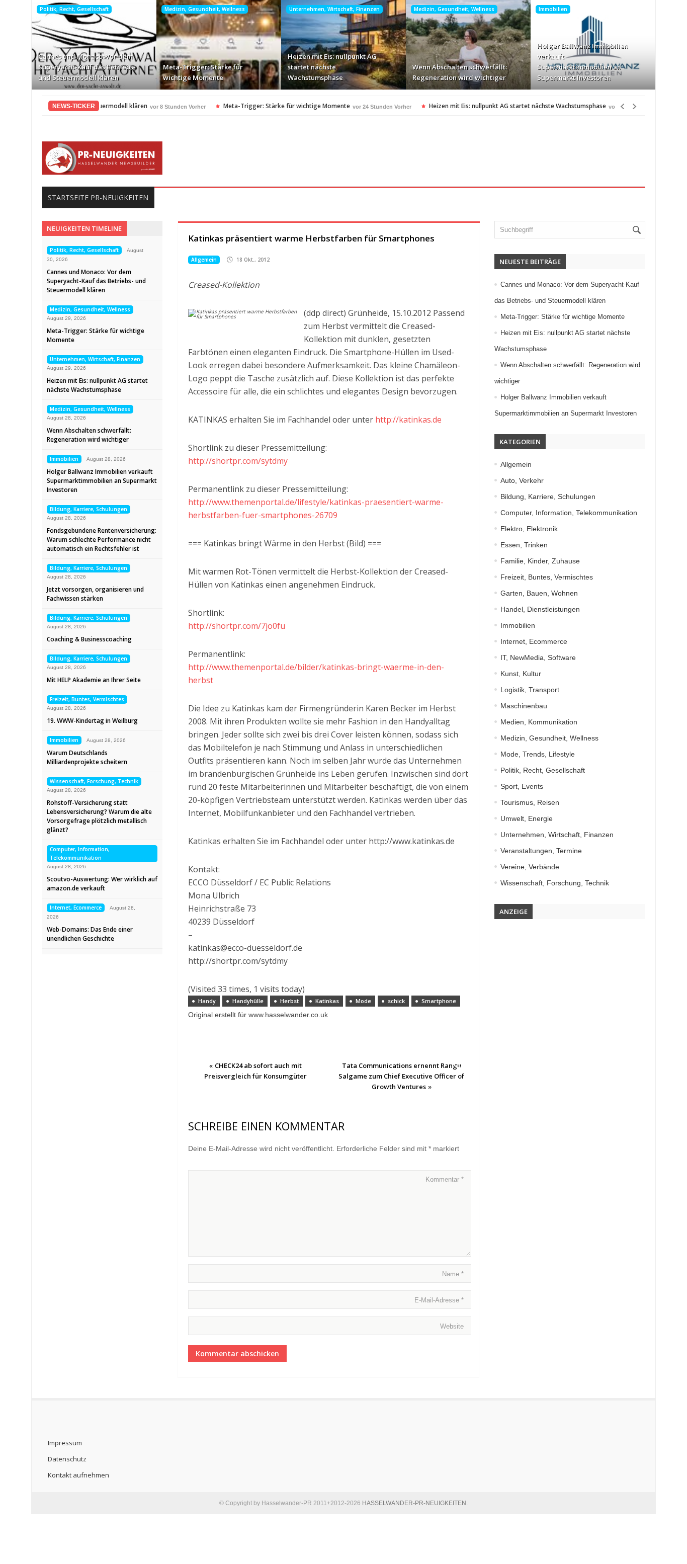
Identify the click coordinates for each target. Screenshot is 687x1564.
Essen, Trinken (524, 545)
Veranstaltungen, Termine (541, 851)
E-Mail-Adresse (439, 1300)
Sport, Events (521, 786)
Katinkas (327, 1001)
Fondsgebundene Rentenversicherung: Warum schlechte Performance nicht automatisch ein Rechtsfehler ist (101, 539)
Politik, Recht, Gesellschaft (74, 9)
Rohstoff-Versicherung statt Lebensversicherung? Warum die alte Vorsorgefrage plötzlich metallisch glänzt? (99, 816)
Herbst (289, 1001)
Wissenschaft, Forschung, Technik (94, 781)
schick (396, 1001)
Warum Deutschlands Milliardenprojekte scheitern (87, 757)
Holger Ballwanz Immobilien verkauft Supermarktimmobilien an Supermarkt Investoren (582, 61)
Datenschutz (67, 1458)
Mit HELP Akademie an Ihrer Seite (94, 680)
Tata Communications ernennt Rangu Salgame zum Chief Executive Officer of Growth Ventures (401, 1076)
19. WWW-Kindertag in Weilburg (92, 720)
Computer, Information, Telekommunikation (80, 853)
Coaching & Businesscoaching (89, 639)
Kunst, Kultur (520, 674)
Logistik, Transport (529, 690)
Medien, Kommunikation (538, 722)
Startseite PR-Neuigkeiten (98, 197)
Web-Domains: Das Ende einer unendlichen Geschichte (90, 934)
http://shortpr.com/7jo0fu (236, 625)
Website (452, 1326)
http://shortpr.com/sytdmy (238, 460)
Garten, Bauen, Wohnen (539, 593)
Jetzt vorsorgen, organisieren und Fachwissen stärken (95, 594)
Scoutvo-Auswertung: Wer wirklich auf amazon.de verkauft (102, 883)
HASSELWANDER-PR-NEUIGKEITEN (414, 1503)
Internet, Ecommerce (76, 907)
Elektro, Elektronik (529, 529)
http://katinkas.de (408, 419)
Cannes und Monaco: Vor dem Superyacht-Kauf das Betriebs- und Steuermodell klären (87, 67)
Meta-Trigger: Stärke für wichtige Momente (203, 72)
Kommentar (444, 1179)
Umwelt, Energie (526, 818)
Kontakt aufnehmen (78, 1474)
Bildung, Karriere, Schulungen (88, 509)
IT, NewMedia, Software (538, 657)
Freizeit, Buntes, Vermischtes (87, 699)
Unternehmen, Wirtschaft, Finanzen (334, 9)
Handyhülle (248, 1001)
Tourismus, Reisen (529, 802)
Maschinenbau (523, 706)
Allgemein (204, 259)
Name (453, 1274)
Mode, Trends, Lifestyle (537, 754)
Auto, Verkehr (522, 480)
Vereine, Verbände (529, 867)
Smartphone (438, 1001)
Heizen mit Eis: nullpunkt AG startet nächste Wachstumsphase (332, 67)
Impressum (65, 1442)
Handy (207, 1001)
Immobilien (553, 9)
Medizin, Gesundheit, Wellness (204, 9)
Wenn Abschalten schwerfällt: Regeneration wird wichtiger (459, 72)
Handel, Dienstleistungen (540, 609)
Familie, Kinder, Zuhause (540, 561)
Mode (363, 1001)
